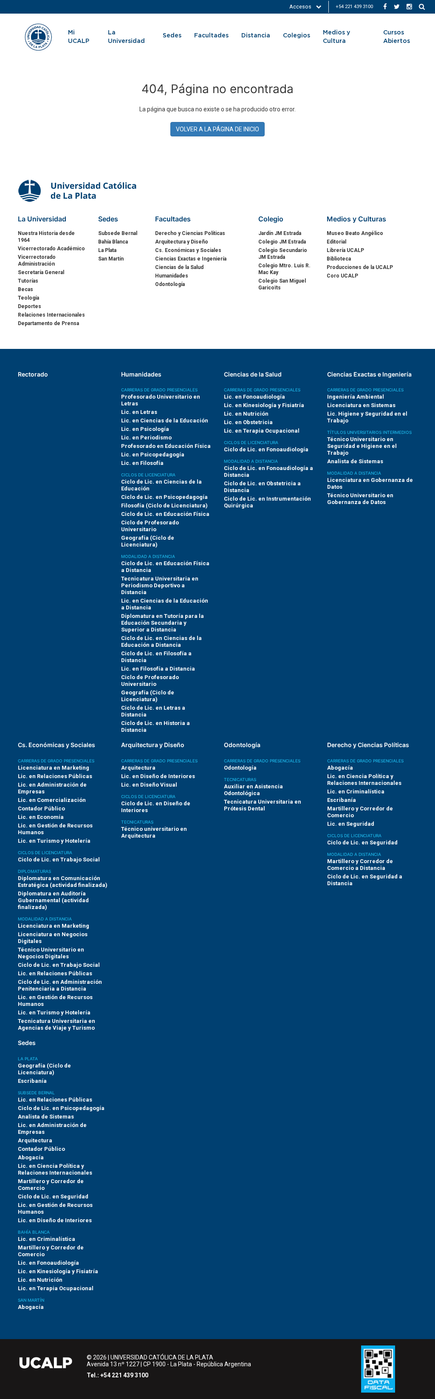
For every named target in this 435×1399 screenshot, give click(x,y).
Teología (28, 298)
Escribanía (341, 800)
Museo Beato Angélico (355, 233)
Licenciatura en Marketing (53, 768)
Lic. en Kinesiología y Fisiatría (264, 405)
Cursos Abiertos (396, 37)
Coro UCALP (342, 276)
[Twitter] (397, 6)
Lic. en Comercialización (52, 800)
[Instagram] (409, 6)
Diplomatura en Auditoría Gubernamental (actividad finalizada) (53, 900)
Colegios (296, 36)
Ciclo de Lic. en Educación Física (165, 514)
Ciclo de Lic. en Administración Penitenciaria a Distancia (60, 985)
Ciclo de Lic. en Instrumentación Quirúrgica (267, 502)
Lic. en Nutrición (246, 414)
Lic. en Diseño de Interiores (158, 776)
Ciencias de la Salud (179, 267)
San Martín (111, 259)
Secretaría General (41, 272)
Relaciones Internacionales (51, 315)
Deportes (29, 306)
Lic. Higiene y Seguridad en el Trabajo (367, 417)
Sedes (172, 36)
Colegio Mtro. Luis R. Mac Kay (284, 269)
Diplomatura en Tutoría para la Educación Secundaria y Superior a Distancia (162, 623)
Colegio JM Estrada (282, 242)
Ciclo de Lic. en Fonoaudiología (266, 449)
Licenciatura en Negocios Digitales (53, 937)
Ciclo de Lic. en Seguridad (362, 842)
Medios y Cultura (336, 37)
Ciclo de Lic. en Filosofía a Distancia (156, 656)
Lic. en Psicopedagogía (152, 454)
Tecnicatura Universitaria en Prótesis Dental (262, 805)
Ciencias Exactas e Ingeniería (190, 259)
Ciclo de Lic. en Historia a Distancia (155, 726)
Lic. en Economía (41, 817)
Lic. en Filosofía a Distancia (158, 669)
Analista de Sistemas (355, 461)
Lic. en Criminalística (355, 791)
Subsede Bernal (117, 233)
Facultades (211, 36)
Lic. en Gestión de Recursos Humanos (55, 828)
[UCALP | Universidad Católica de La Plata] (78, 190)
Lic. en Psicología (145, 429)
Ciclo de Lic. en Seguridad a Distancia (364, 879)
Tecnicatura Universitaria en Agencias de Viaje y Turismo (56, 1024)
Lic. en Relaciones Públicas (55, 776)
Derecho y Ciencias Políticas (190, 233)
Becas (25, 289)
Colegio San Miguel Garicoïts (282, 284)
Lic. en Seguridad (350, 824)
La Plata (107, 250)
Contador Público (41, 808)
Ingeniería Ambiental (355, 397)
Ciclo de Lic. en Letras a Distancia (153, 711)
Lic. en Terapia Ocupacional (261, 431)
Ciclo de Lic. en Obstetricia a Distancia (262, 486)
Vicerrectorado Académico (51, 249)
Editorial (336, 242)
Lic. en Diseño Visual (149, 785)
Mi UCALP (78, 37)
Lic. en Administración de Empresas (52, 788)
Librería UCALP (345, 250)
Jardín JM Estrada (279, 233)
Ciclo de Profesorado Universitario (150, 525)
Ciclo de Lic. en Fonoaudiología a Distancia (268, 471)
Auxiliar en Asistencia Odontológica (253, 789)
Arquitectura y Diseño (181, 242)
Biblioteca (339, 259)
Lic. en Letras (139, 412)
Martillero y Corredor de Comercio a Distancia (360, 864)
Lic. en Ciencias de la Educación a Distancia (164, 604)
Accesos (301, 6)
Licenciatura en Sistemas (361, 405)
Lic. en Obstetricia (248, 422)
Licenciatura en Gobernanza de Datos (370, 483)
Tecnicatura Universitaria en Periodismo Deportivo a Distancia (159, 585)
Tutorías (28, 281)
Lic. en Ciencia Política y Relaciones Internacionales (364, 779)
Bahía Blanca (113, 242)
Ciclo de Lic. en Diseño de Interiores (155, 806)
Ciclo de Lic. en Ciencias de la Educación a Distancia (161, 641)
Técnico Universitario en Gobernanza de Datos (360, 498)
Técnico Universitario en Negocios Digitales (51, 953)
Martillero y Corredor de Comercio (360, 811)
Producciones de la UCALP (360, 267)
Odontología (170, 284)
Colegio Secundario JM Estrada (282, 253)
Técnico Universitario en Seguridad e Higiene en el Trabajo (362, 446)
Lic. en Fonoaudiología (254, 397)
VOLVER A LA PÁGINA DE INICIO (217, 129)
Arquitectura (138, 768)
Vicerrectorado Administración (37, 260)
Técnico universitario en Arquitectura (154, 832)
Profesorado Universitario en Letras (160, 400)
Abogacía (340, 768)
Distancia (255, 36)
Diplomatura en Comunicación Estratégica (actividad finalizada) (62, 881)
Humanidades (171, 276)
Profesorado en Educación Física (166, 446)
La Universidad (126, 37)
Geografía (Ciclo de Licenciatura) (147, 541)
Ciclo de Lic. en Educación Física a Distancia (165, 566)
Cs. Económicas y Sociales (188, 250)
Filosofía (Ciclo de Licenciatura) (164, 505)
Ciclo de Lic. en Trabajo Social (59, 859)
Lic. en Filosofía (142, 463)
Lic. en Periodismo (146, 437)
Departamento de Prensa (48, 323)
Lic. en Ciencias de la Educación (164, 420)
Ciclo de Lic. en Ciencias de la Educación (161, 485)
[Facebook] (385, 6)
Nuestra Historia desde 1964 (46, 236)
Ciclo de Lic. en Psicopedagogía (164, 497)
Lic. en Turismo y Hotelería (54, 841)
